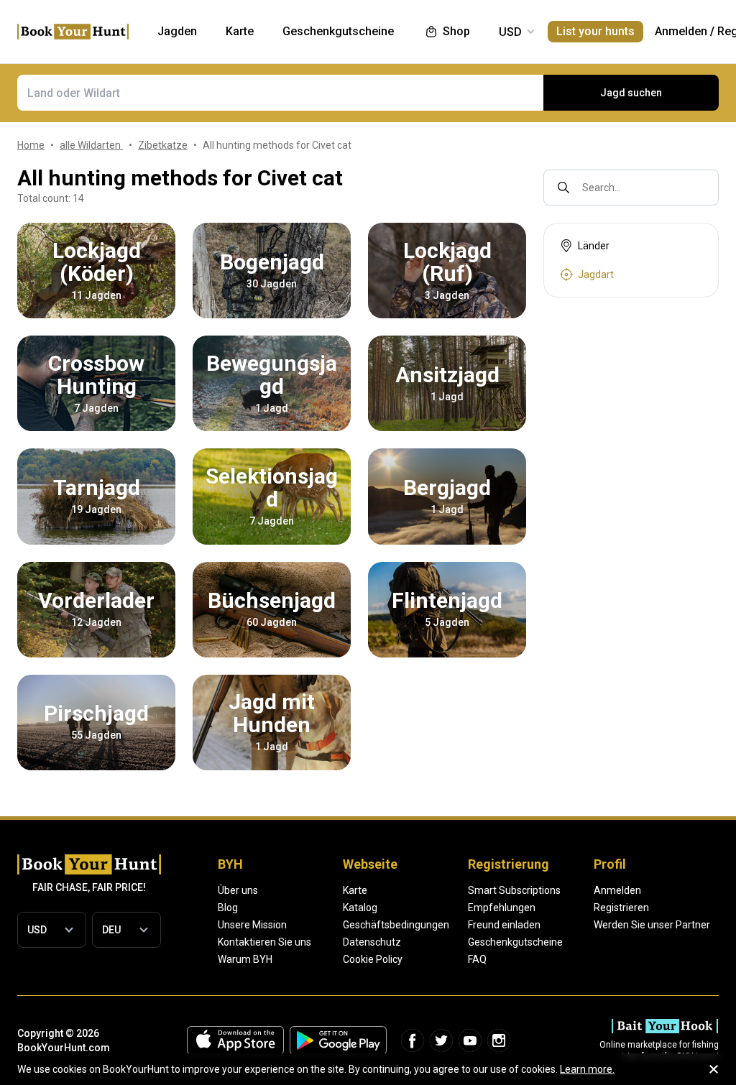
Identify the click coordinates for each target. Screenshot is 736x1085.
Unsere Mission (252, 925)
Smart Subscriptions (514, 890)
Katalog (360, 907)
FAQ (477, 959)
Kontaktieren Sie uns (264, 942)
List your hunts (595, 31)
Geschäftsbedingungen (396, 925)
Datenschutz (372, 942)
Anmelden (681, 31)
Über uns (238, 890)
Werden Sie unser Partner (652, 925)
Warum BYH (245, 959)
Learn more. (587, 1069)
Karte (355, 890)
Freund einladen (504, 925)
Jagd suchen (631, 92)
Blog (228, 907)
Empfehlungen (501, 907)
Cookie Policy (372, 959)
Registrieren (621, 907)
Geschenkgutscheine (515, 942)
